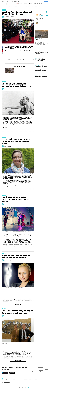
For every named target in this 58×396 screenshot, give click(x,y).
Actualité (15, 6)
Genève (36, 379)
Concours (25, 6)
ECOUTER (19, 3)
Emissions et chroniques (16, 380)
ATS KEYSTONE (7, 17)
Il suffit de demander (27, 380)
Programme (25, 3)
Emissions (10, 6)
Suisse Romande (37, 380)
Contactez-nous (8, 1)
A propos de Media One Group (16, 1)
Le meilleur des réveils (27, 379)
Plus (39, 6)
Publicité (3, 1)
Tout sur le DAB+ (35, 6)
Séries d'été (20, 6)
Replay (31, 3)
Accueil (14, 379)
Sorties (29, 6)
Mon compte (46, 1)
